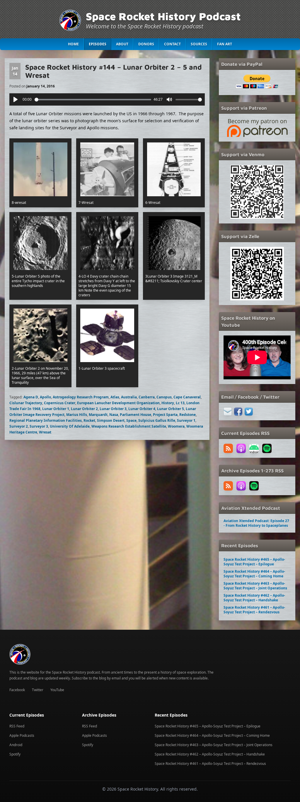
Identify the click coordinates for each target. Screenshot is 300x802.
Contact (172, 44)
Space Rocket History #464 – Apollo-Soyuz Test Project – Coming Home (254, 574)
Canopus (164, 397)
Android (15, 744)
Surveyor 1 (186, 420)
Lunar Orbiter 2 (84, 408)
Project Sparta (165, 414)
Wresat (45, 432)
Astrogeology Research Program (81, 397)
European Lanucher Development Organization (118, 402)
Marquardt (98, 414)
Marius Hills (76, 414)
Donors (146, 44)
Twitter (37, 689)
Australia (129, 397)
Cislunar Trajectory (25, 402)
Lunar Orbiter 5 (170, 408)
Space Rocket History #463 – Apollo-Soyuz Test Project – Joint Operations (255, 586)
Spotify (15, 754)
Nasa (113, 414)
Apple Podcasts (21, 735)
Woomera (176, 426)
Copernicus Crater (59, 402)
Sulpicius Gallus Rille (156, 420)
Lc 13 (180, 402)
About (122, 44)
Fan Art (224, 44)
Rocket (89, 420)
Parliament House (135, 414)
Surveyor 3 (39, 426)
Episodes (97, 44)
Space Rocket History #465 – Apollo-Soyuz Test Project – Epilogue (254, 562)
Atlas (114, 397)
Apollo (45, 397)
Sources (199, 44)
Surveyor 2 (18, 426)
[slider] (93, 99)
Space (131, 420)
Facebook (17, 689)
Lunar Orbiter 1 (55, 408)
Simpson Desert (111, 420)
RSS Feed (16, 726)
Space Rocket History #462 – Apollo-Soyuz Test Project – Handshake (254, 598)
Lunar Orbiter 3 (113, 408)
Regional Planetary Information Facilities (45, 420)
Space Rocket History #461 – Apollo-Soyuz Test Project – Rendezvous (254, 610)
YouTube (57, 689)
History (167, 402)
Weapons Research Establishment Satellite (128, 426)
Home (73, 44)
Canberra (147, 397)
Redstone (187, 414)
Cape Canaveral (187, 397)
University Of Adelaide (70, 426)
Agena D (30, 397)
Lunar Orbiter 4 (141, 408)
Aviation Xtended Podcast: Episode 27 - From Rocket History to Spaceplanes (256, 523)
